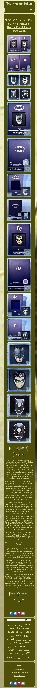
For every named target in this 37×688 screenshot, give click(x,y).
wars (19, 635)
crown (17, 654)
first (18, 628)
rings (22, 654)
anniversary (25, 628)
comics (19, 650)
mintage (18, 640)
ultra (15, 647)
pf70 (28, 653)
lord (15, 658)
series (21, 632)
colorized (10, 647)
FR (21, 679)
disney (18, 625)
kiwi (15, 642)
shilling (25, 640)
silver (27, 657)
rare (27, 642)
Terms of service (19, 676)
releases (12, 636)
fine (30, 640)
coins (10, 653)
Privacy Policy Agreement (19, 672)
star (11, 649)
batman (29, 647)
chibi (9, 657)
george (21, 643)
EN (17, 679)
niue (28, 631)
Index (19, 666)
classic (12, 628)
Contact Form (19, 669)
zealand (13, 631)
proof (10, 639)
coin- (19, 658)
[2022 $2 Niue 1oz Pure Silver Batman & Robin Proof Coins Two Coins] (19, 44)
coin (27, 625)
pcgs (10, 643)
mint (22, 646)
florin (26, 636)
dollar (26, 650)
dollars (10, 626)
